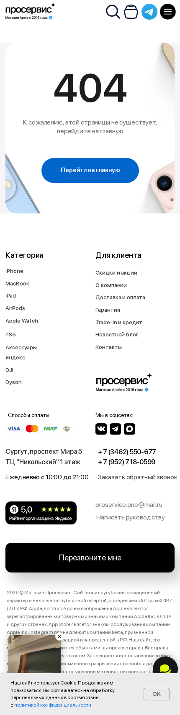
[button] (139, 477)
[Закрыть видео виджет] (59, 636)
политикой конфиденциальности (52, 705)
